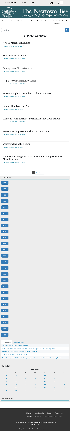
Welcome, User (11, 2)
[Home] (2, 21)
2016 (4, 231)
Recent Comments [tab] (19, 342)
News (7, 21)
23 (6, 387)
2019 (4, 213)
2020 (4, 207)
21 (54, 384)
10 (16, 381)
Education (20, 21)
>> (66, 369)
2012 (4, 256)
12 (35, 381)
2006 (4, 292)
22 (64, 384)
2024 (4, 183)
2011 (4, 262)
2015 (4, 237)
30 (45, 375)
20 (45, 384)
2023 (4, 189)
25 (25, 387)
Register (32, 2)
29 (35, 375)
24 (16, 387)
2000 (4, 329)
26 (6, 375)
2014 (4, 244)
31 (54, 375)
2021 (4, 201)
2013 (4, 250)
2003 (4, 310)
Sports (13, 21)
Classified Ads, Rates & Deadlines (60, 22)
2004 (4, 304)
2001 (4, 323)
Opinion (33, 21)
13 (45, 381)
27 (16, 375)
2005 (4, 298)
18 (25, 384)
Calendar (40, 21)
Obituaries (48, 21)
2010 (4, 268)
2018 (4, 219)
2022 (4, 195)
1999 (4, 335)
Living (27, 21)
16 (6, 384)
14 (54, 381)
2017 (4, 225)
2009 (4, 274)
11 (25, 381)
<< (3, 369)
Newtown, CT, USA (50, 3)
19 (35, 384)
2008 (4, 280)
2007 (4, 286)
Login (24, 2)
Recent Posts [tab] (7, 342)
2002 (4, 317)
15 (64, 381)
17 (16, 384)
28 (25, 375)
